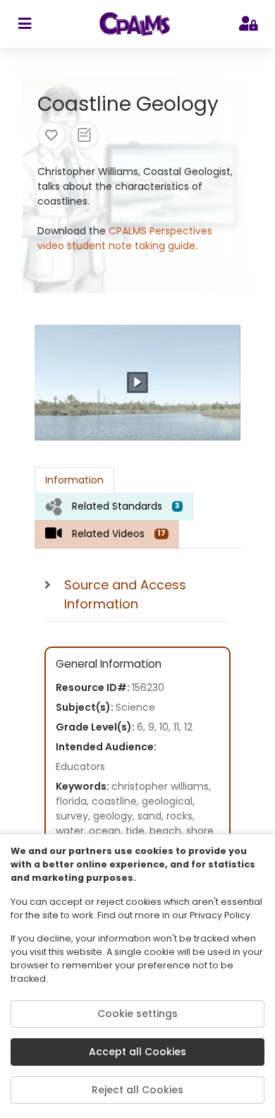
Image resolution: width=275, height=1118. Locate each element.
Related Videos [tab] (119, 534)
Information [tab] (74, 480)
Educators (80, 766)
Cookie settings (137, 1013)
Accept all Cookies (137, 1052)
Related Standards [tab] (126, 506)
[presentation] (114, 506)
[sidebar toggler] (24, 24)
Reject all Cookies (137, 1090)
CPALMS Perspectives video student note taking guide (124, 238)
